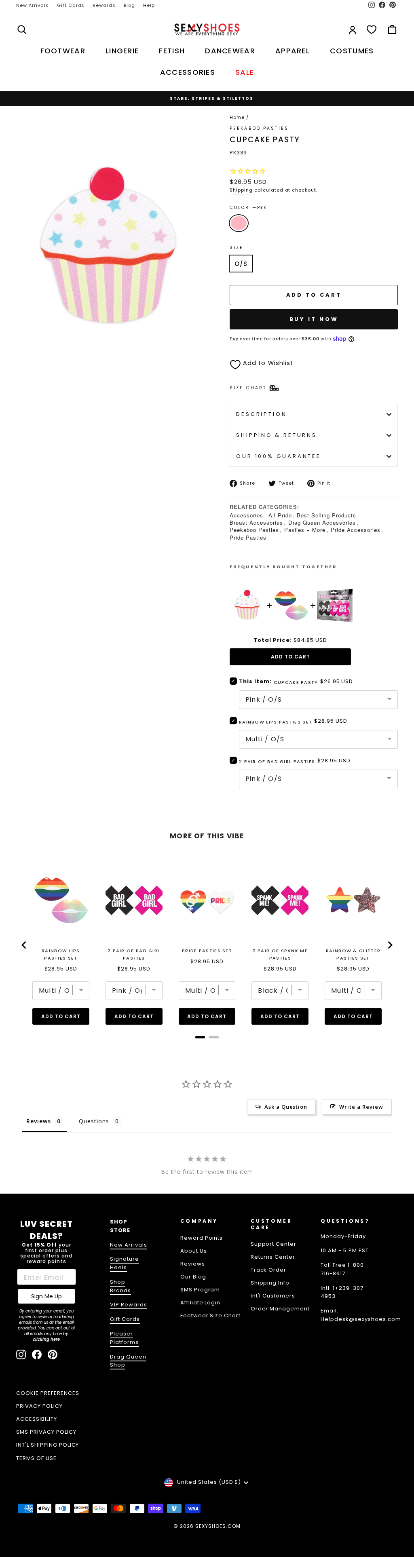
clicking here (46, 1339)
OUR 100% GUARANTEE (278, 456)
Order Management (280, 1308)
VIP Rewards (128, 1304)
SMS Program (200, 1289)
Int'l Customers (273, 1296)
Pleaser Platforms (124, 1338)
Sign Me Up (46, 1296)
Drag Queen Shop (128, 1361)
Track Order (269, 1270)
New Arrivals (32, 5)
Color (248, 208)
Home (237, 117)
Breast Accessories (256, 522)
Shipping (241, 190)
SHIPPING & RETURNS (276, 435)
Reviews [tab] (38, 1121)
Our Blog (193, 1277)
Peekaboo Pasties (254, 530)
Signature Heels (124, 1263)
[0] (371, 29)
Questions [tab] (94, 1121)
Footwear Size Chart (210, 1315)
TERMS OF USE (36, 1458)
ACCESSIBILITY (36, 1419)
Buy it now (313, 319)
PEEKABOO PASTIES (259, 128)
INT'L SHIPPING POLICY (47, 1445)
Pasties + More (305, 530)
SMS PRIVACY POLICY (46, 1432)
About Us (193, 1251)
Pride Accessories (355, 530)
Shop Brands (120, 1286)
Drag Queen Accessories (322, 522)
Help (149, 5)
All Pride (280, 515)
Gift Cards (71, 5)
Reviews (192, 1264)
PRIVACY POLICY (39, 1406)
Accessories (246, 515)
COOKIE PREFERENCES (47, 1393)
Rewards (104, 5)
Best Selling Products (326, 515)
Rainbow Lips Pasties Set (275, 722)
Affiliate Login (200, 1302)
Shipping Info (270, 1283)
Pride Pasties (248, 537)
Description (261, 414)
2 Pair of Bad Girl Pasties (277, 761)
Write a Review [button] (361, 1106)
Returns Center (273, 1257)
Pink (239, 223)
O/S (240, 264)
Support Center (274, 1244)
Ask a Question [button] (286, 1106)
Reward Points (201, 1238)
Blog (129, 5)
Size (236, 248)
